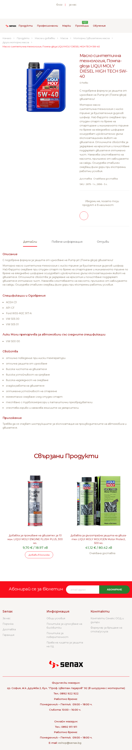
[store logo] (11, 26)
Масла (64, 38)
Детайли (30, 241)
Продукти (23, 38)
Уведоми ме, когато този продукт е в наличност (100, 203)
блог (59, 4)
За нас (6, 618)
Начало (7, 38)
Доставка (9, 629)
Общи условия (56, 618)
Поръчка (8, 623)
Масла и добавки (45, 38)
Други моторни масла (16, 42)
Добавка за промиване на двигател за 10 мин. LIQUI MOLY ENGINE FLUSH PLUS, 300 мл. (35, 539)
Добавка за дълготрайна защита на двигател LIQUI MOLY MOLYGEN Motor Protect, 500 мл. (98, 539)
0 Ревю (84, 82)
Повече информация (67, 241)
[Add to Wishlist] (84, 215)
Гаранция (8, 635)
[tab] (30, 243)
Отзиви (103, 241)
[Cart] (115, 26)
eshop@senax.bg (69, 742)
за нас (72, 4)
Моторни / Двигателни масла (92, 38)
